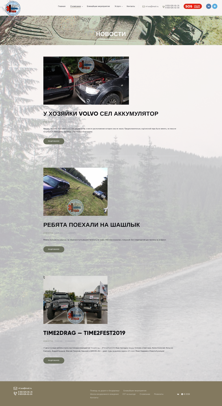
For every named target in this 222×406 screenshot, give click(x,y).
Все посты (110, 39)
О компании (145, 394)
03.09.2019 (59, 233)
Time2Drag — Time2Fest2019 (84, 332)
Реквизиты (159, 394)
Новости (48, 122)
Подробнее (54, 141)
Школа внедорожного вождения (104, 394)
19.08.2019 (59, 341)
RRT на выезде (129, 394)
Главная (102, 39)
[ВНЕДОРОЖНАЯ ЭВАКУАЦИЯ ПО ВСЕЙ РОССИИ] (12, 3)
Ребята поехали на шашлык (91, 224)
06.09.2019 (59, 122)
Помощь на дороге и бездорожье (105, 390)
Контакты (94, 397)
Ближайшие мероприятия (134, 390)
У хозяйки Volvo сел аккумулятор (100, 113)
